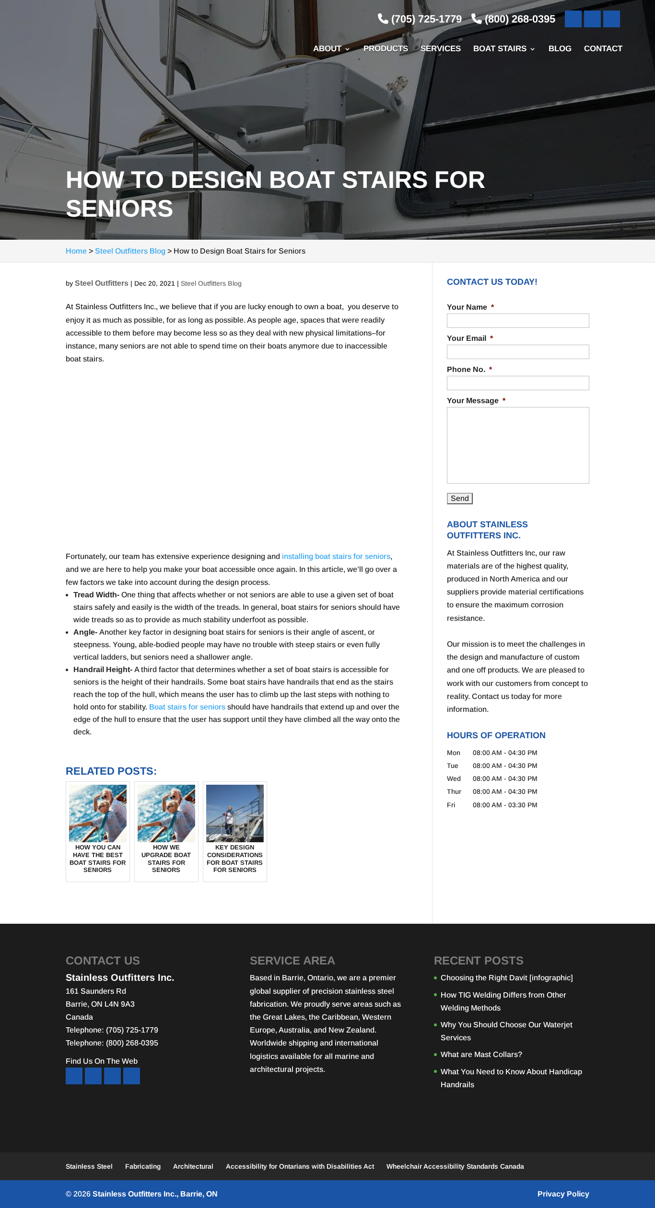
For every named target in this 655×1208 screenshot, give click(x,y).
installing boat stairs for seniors (336, 556)
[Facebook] (573, 19)
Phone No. (469, 369)
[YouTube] (592, 19)
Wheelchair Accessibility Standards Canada (455, 1166)
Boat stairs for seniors (187, 707)
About (327, 49)
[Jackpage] (131, 1076)
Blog (560, 49)
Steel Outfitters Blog (211, 283)
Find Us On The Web (102, 1061)
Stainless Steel (89, 1166)
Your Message (476, 400)
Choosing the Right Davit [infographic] (507, 978)
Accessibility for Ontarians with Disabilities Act (300, 1166)
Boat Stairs (499, 49)
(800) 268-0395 (518, 19)
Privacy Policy (563, 1194)
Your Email (470, 338)
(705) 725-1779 (425, 19)
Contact (603, 49)
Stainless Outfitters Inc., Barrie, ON (155, 1194)
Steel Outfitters (102, 283)
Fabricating (143, 1166)
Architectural (193, 1166)
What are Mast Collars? (481, 1054)
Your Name (470, 307)
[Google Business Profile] (611, 19)
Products (385, 49)
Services (441, 49)
